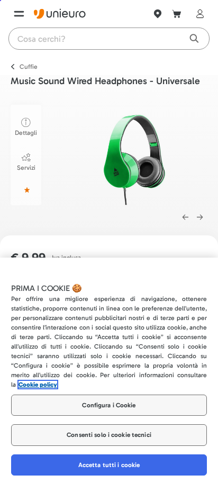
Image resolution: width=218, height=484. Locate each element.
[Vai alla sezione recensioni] (26, 190)
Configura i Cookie (108, 405)
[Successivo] (200, 217)
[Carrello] (176, 13)
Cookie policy (38, 384)
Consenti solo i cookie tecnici (109, 435)
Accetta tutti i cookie (109, 465)
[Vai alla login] (197, 13)
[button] (133, 153)
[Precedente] (185, 217)
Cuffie (29, 66)
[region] (109, 371)
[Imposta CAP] (157, 13)
